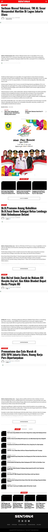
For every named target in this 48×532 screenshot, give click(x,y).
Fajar (7, 288)
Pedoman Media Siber (22, 524)
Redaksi (8, 524)
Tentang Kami (14, 524)
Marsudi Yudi (9, 18)
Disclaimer (39, 524)
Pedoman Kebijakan (31, 524)
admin (7, 218)
